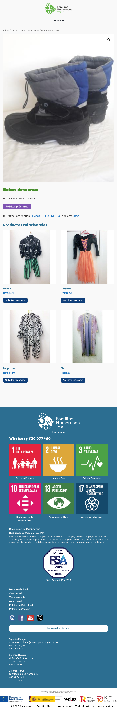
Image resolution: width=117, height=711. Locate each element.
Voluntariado (16, 593)
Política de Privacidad (21, 605)
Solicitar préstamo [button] (15, 300)
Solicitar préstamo (16, 206)
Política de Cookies (19, 609)
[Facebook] (21, 620)
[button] (109, 39)
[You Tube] (30, 620)
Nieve (75, 216)
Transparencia (17, 597)
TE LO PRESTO (20, 30)
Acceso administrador (58, 628)
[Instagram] (12, 620)
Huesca (35, 30)
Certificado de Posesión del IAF (26, 533)
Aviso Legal (15, 601)
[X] (40, 620)
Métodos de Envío (19, 589)
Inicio (6, 30)
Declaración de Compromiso (24, 529)
